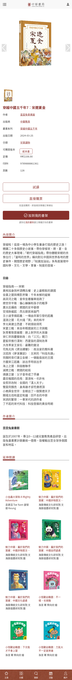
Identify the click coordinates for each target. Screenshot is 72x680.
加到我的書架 (37, 215)
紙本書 (26, 151)
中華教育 (25, 121)
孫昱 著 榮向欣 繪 (48, 605)
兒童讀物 (25, 142)
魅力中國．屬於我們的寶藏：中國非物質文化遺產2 (51, 500)
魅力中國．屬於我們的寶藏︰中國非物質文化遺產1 (17, 550)
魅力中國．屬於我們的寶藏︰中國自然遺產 (51, 548)
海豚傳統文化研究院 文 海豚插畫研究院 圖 (51, 506)
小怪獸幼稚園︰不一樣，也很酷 (50, 598)
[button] (68, 48)
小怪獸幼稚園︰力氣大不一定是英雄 (51, 648)
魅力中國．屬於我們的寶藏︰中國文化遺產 (17, 598)
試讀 (36, 187)
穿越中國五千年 (28, 128)
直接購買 (36, 198)
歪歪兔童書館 (27, 114)
